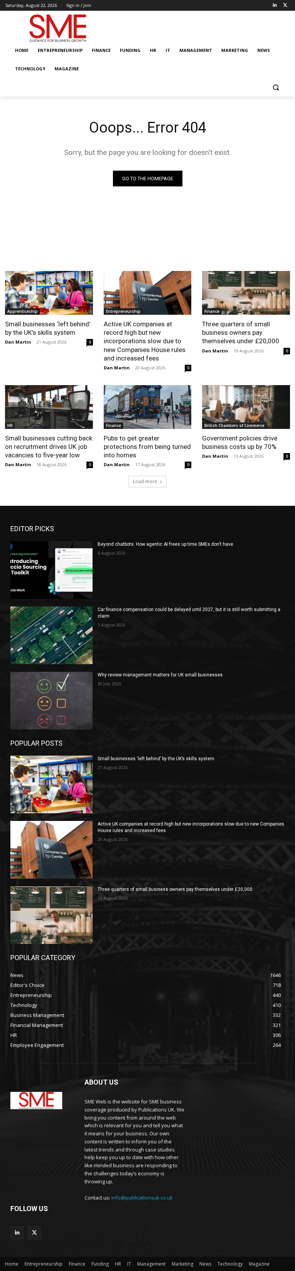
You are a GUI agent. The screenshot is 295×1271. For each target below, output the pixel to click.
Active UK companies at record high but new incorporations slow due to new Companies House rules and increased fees (145, 341)
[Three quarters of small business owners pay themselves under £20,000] (246, 293)
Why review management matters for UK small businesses (160, 675)
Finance (211, 311)
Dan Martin (18, 342)
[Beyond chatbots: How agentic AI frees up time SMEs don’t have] (51, 570)
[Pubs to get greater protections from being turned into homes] (148, 407)
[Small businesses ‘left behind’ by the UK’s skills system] (49, 293)
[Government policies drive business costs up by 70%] (246, 407)
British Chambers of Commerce (234, 425)
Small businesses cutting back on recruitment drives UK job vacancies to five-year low (48, 446)
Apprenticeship (22, 311)
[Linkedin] (274, 5)
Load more (145, 481)
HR (10, 425)
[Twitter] (285, 5)
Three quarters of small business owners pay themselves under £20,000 (240, 332)
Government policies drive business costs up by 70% (239, 442)
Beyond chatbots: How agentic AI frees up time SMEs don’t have (165, 544)
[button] (276, 87)
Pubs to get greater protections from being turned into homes (147, 446)
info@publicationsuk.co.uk (142, 1197)
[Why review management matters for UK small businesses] (51, 700)
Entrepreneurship (123, 311)
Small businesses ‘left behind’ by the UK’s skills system (47, 328)
